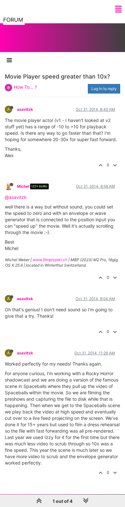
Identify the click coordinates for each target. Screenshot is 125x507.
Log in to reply (104, 88)
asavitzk (25, 109)
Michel (23, 186)
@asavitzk (16, 197)
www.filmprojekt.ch (50, 259)
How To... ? (25, 87)
